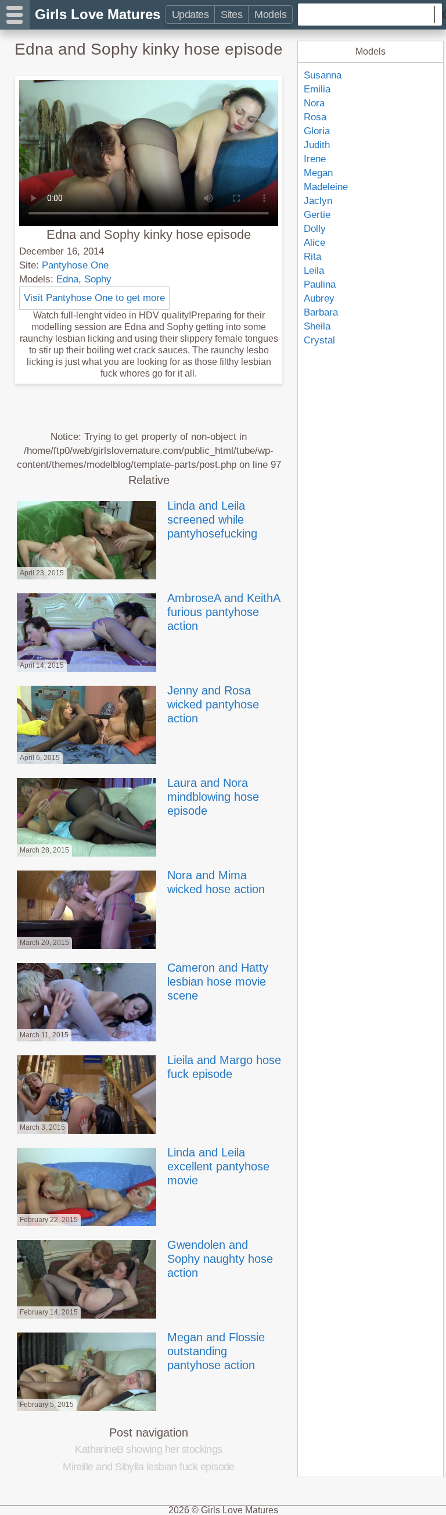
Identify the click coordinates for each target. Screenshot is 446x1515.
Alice (314, 242)
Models (270, 14)
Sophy (98, 279)
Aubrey (319, 298)
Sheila (317, 326)
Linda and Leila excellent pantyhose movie (218, 1166)
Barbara (321, 312)
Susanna (322, 75)
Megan (318, 172)
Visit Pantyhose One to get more (94, 297)
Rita (312, 256)
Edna (67, 279)
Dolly (315, 228)
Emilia (317, 89)
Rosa (315, 117)
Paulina (320, 284)
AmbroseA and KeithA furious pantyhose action (223, 612)
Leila (314, 270)
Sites (231, 14)
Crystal (319, 340)
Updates (190, 14)
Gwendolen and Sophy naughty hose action (220, 1258)
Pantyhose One (75, 265)
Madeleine (326, 186)
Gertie (317, 214)
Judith (317, 145)
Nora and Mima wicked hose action (216, 882)
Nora (314, 103)
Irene (315, 158)
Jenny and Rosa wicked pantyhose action (213, 704)
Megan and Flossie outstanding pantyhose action (216, 1351)
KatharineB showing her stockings (148, 1449)
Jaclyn (318, 200)
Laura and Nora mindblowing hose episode (213, 796)
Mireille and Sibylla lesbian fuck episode (149, 1467)
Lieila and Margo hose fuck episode (224, 1067)
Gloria (317, 131)
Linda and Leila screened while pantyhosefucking (212, 519)
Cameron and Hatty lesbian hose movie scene (217, 981)
